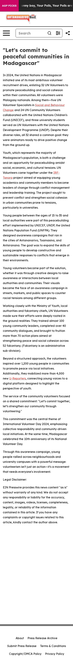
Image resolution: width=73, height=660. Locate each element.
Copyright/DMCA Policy (25, 654)
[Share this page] (67, 33)
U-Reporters (17, 378)
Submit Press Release (21, 646)
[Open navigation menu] (6, 33)
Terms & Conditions (53, 646)
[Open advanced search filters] (58, 33)
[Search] (49, 33)
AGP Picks (9, 5)
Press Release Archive (42, 638)
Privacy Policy (54, 654)
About (20, 638)
